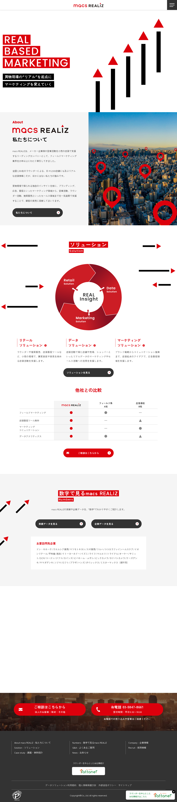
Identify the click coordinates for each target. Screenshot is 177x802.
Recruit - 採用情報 (137, 747)
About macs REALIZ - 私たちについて (32, 742)
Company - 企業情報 (138, 742)
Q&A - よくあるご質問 (83, 747)
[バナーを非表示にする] (173, 791)
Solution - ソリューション (27, 747)
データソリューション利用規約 (60, 785)
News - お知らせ (80, 752)
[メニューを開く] (172, 5)
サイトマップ (125, 785)
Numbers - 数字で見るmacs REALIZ (89, 742)
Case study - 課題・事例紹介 (28, 752)
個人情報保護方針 (87, 785)
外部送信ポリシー (107, 785)
